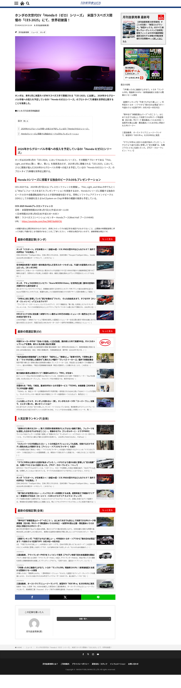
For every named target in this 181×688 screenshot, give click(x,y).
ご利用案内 (65, 664)
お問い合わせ (133, 664)
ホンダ (42, 32)
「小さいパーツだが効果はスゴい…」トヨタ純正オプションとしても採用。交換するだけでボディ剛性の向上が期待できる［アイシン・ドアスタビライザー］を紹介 (55, 445)
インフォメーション (117, 664)
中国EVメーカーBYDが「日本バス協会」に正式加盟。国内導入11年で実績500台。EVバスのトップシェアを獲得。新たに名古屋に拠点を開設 (55, 342)
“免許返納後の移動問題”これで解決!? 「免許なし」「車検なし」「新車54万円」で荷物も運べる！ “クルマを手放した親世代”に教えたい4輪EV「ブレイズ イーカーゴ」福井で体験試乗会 (54, 358)
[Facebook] (32, 597)
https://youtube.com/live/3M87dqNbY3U (42, 221)
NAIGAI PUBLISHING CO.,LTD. (88, 669)
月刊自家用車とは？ (50, 664)
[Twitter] (65, 597)
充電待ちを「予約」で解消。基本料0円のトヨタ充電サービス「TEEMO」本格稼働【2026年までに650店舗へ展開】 (55, 387)
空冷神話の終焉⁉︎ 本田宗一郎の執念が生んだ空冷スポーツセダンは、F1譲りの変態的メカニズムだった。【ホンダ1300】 (55, 266)
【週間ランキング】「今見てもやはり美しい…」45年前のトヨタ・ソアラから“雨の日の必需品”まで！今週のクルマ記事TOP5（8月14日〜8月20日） (56, 540)
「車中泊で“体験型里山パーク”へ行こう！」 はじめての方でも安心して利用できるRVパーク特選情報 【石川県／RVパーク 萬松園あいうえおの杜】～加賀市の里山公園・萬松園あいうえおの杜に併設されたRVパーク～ (56, 523)
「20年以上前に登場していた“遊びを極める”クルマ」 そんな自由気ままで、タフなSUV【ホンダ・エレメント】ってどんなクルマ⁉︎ (56, 300)
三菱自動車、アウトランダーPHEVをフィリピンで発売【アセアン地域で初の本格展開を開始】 (56, 554)
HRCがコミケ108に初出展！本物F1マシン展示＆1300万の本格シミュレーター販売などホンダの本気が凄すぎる (55, 315)
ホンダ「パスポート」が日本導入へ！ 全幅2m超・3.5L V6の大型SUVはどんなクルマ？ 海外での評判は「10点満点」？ (55, 250)
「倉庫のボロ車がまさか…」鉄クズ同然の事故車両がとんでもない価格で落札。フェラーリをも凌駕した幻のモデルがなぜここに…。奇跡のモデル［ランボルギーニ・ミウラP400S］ (55, 429)
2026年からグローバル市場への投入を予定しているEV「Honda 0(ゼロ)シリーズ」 (54, 128)
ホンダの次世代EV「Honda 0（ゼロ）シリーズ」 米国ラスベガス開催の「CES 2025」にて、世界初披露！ (75, 647)
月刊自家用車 (24, 32)
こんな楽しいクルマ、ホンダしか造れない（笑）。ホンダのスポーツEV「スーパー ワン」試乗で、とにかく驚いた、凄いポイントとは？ (55, 402)
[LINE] (98, 597)
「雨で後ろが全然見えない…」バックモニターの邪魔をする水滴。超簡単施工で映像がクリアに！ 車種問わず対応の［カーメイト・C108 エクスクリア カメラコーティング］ (55, 494)
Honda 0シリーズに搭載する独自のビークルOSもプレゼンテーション (48, 133)
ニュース (34, 32)
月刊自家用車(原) (42, 25)
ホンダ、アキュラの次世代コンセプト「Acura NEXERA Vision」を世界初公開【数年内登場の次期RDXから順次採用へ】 (55, 284)
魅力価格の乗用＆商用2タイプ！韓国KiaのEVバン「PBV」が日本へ (44, 373)
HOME (19, 647)
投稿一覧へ (83, 619)
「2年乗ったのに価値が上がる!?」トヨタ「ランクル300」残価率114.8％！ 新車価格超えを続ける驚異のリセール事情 (55, 569)
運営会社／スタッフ (99, 664)
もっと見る (107, 239)
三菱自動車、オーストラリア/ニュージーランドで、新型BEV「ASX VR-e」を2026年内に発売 (55, 583)
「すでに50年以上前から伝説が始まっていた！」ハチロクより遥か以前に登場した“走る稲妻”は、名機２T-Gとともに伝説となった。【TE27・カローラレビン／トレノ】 (55, 463)
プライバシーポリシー (80, 664)
